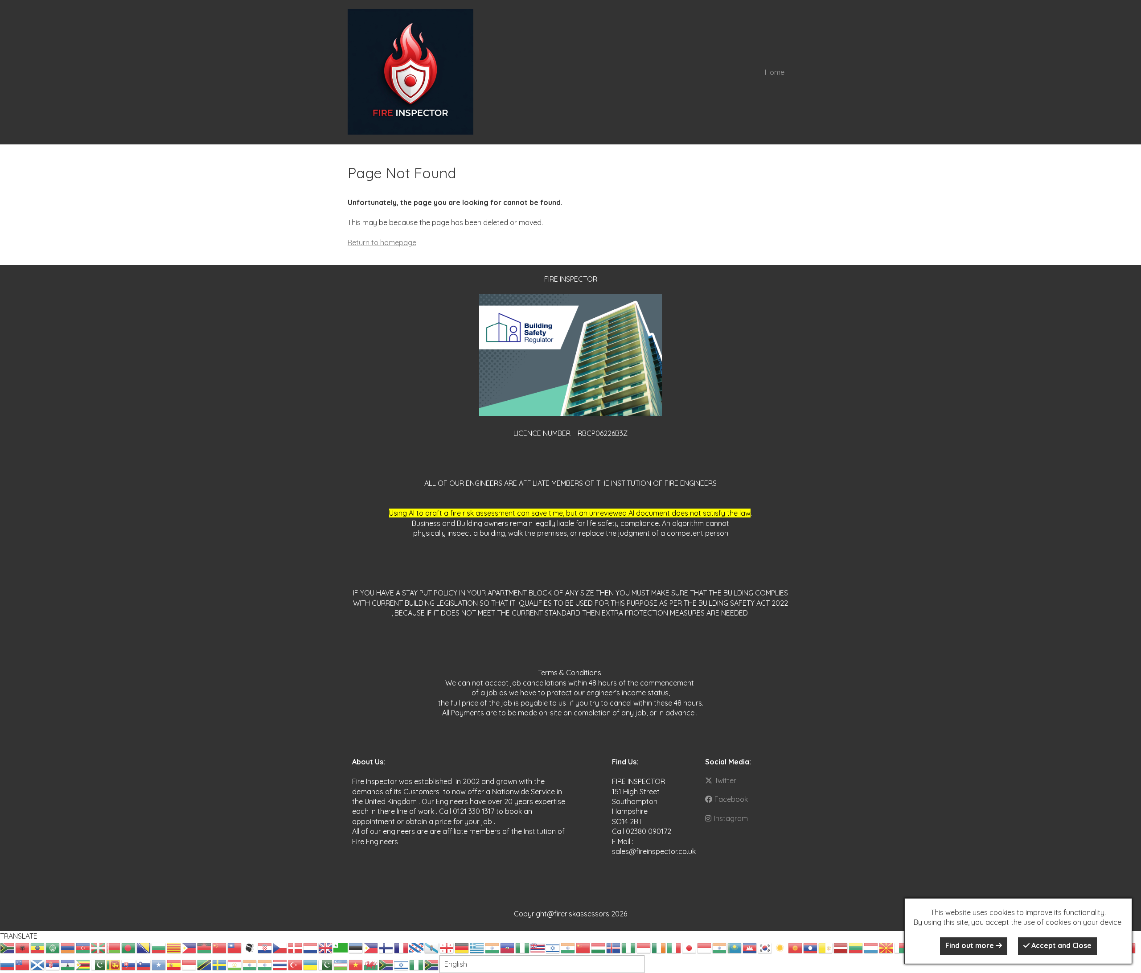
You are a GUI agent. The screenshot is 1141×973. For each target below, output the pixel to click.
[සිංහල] (113, 964)
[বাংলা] (128, 947)
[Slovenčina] (128, 964)
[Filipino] (371, 947)
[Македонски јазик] (886, 947)
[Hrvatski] (265, 947)
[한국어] (765, 947)
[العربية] (53, 947)
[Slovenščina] (144, 964)
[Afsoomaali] (159, 964)
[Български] (159, 947)
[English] (325, 947)
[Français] (401, 947)
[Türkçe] (295, 964)
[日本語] (689, 947)
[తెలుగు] (265, 964)
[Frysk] (416, 947)
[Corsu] (250, 947)
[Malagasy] (901, 947)
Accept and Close (1061, 945)
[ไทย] (280, 964)
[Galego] (431, 947)
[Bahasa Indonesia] (644, 947)
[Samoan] (22, 964)
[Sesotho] (68, 964)
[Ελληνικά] (477, 947)
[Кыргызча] (795, 947)
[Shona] (83, 964)
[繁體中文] (234, 947)
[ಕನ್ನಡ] (719, 947)
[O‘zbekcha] (341, 964)
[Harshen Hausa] (522, 947)
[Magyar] (598, 947)
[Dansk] (295, 947)
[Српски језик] (53, 964)
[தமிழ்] (250, 964)
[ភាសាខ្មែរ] (750, 947)
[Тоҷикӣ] (234, 964)
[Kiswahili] (204, 964)
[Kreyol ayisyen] (507, 947)
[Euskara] (98, 947)
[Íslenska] (613, 947)
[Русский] (7, 964)
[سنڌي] (98, 964)
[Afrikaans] (7, 947)
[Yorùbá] (416, 964)
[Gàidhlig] (37, 964)
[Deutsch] (462, 947)
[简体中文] (219, 947)
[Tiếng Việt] (356, 964)
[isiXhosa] (386, 964)
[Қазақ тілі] (735, 947)
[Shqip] (22, 947)
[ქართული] (447, 947)
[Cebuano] (189, 947)
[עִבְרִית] (553, 947)
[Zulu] (431, 964)
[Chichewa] (204, 947)
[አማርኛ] (37, 947)
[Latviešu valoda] (841, 947)
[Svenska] (219, 964)
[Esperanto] (341, 947)
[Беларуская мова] (113, 947)
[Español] (174, 964)
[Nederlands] (310, 947)
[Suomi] (386, 947)
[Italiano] (674, 947)
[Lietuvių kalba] (856, 947)
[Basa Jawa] (704, 947)
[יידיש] (401, 964)
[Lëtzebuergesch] (871, 947)
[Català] (174, 947)
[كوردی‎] (780, 947)
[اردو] (325, 964)
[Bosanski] (144, 947)
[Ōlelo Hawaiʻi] (538, 947)
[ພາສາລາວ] (810, 947)
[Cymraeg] (371, 964)
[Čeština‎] (280, 947)
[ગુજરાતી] (492, 947)
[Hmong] (583, 947)
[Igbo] (628, 947)
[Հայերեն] (68, 947)
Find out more (970, 945)
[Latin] (825, 947)
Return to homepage (382, 242)
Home (774, 72)
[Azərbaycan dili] (83, 947)
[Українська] (310, 964)
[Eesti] (356, 947)
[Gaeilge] (659, 947)
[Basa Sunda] (189, 964)
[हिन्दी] (568, 947)
